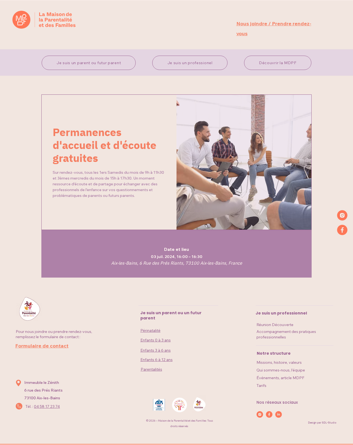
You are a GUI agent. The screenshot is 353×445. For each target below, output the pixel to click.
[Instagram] (342, 215)
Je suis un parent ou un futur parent (171, 315)
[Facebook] (342, 230)
